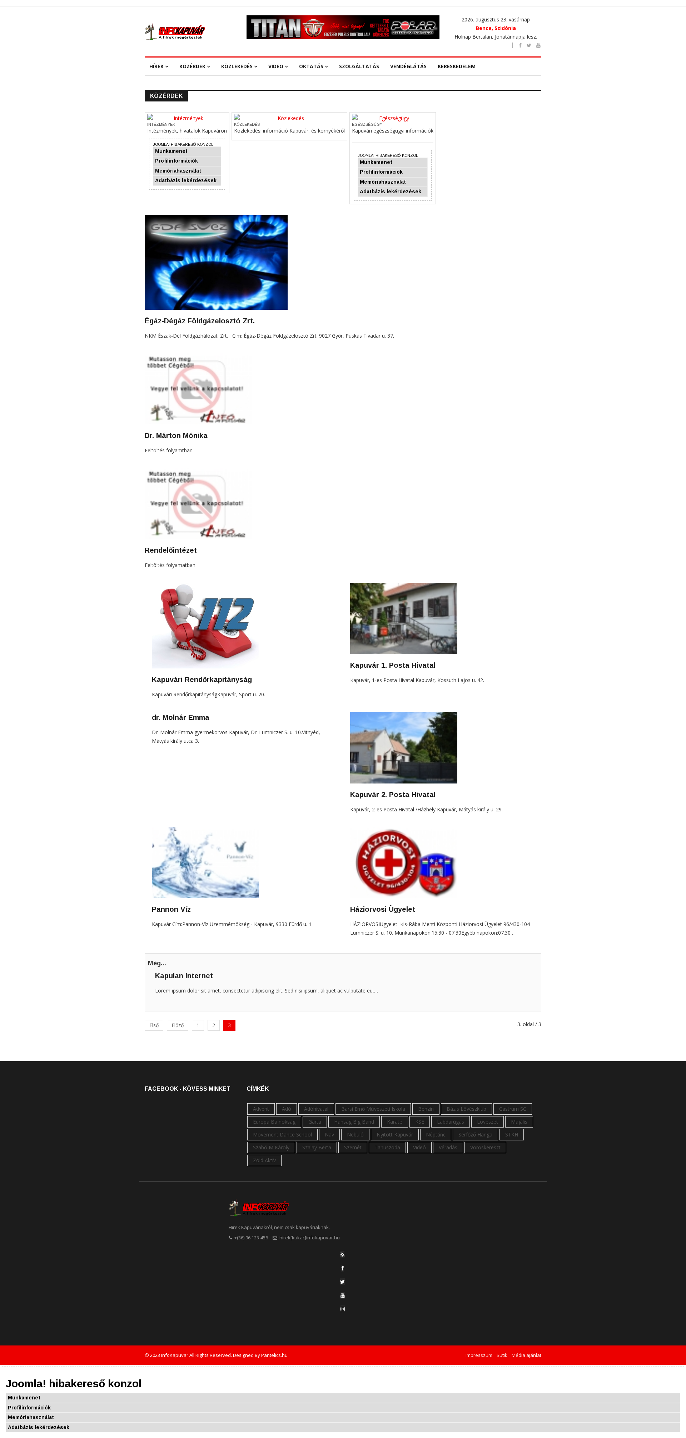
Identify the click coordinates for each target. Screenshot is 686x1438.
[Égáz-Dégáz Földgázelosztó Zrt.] (269, 262)
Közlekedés (237, 66)
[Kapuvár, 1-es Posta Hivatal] (442, 618)
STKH (511, 1134)
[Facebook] (342, 1268)
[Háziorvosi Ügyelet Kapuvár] (442, 862)
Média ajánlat (526, 1355)
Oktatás (311, 66)
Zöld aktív (264, 1160)
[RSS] (342, 1254)
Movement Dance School (282, 1134)
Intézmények (161, 124)
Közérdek (192, 66)
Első (154, 1025)
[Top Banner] (343, 27)
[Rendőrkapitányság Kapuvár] (244, 625)
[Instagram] (342, 1308)
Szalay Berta (316, 1147)
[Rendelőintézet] (343, 503)
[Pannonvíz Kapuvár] (244, 862)
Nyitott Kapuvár (395, 1134)
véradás (448, 1147)
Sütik (502, 1355)
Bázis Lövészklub (466, 1108)
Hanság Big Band (354, 1121)
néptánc (436, 1134)
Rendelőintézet (171, 550)
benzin (426, 1108)
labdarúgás (450, 1121)
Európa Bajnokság (274, 1121)
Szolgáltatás (359, 66)
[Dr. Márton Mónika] (343, 388)
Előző (178, 1025)
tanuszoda (387, 1147)
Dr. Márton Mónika (176, 435)
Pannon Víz (171, 909)
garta (314, 1121)
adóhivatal (316, 1108)
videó (419, 1147)
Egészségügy (367, 124)
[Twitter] (342, 1281)
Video (275, 66)
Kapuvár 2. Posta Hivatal (393, 794)
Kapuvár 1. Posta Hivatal (393, 665)
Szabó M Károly (271, 1147)
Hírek (156, 66)
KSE (419, 1121)
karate (394, 1121)
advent (261, 1108)
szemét (353, 1147)
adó (286, 1108)
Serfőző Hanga (475, 1134)
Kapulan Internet (184, 976)
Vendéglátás (408, 66)
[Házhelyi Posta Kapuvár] (442, 747)
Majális (519, 1121)
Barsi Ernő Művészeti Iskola (373, 1108)
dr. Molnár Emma (180, 717)
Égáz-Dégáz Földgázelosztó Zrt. (200, 321)
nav (329, 1134)
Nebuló (355, 1134)
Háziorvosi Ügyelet (382, 909)
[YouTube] (342, 1295)
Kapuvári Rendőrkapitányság (202, 679)
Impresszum (479, 1355)
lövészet (487, 1121)
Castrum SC (512, 1108)
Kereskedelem (457, 66)
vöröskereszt (485, 1147)
